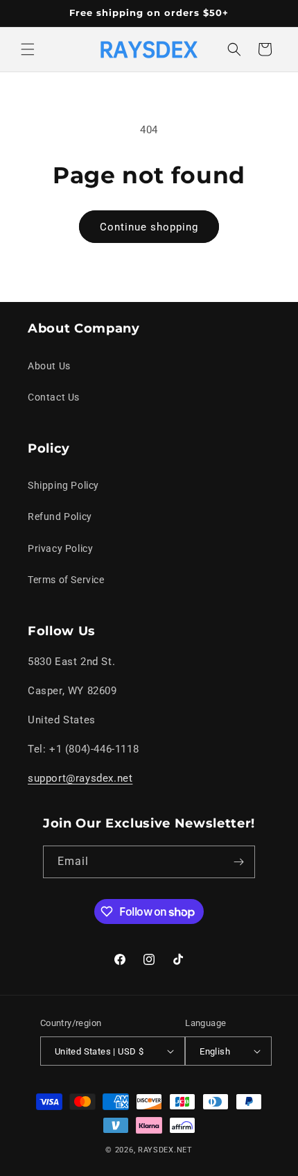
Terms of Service (66, 579)
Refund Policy (60, 516)
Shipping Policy (63, 485)
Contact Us (54, 397)
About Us (49, 365)
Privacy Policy (60, 548)
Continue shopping (149, 227)
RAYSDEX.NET (165, 1149)
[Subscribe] (239, 862)
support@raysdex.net (80, 778)
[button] (27, 49)
